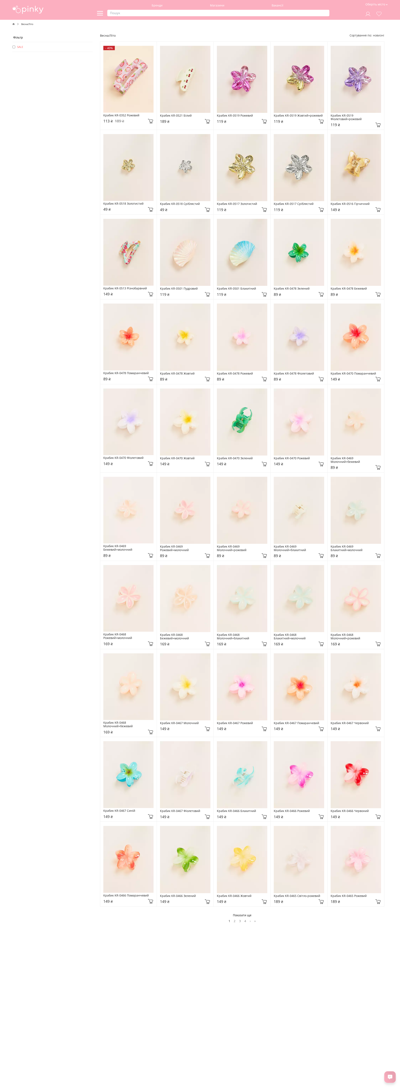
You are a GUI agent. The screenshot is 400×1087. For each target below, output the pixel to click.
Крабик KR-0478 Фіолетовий (294, 373)
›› (255, 921)
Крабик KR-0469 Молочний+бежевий (345, 460)
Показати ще (242, 915)
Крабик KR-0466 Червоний (350, 811)
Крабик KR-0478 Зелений (292, 288)
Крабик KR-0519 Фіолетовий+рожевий (346, 117)
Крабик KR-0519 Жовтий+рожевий (298, 115)
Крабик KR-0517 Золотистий (237, 204)
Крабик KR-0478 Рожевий (235, 373)
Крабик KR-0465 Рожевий (349, 896)
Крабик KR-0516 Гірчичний (350, 204)
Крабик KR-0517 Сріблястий (294, 204)
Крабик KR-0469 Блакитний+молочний (346, 548)
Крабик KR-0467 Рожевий (235, 723)
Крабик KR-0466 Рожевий (292, 811)
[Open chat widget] (390, 1077)
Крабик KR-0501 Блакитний (236, 288)
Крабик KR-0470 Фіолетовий (123, 458)
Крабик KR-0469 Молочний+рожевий (231, 548)
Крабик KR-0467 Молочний (179, 723)
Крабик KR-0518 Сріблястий (180, 204)
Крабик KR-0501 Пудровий (179, 288)
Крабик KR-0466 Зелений (178, 896)
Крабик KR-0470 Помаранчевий (353, 373)
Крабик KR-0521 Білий (176, 115)
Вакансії (277, 5)
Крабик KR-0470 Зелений (235, 458)
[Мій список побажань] (378, 13)
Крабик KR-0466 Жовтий (234, 896)
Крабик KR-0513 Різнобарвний (125, 288)
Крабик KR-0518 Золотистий (123, 203)
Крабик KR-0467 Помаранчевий (296, 723)
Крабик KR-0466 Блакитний (236, 811)
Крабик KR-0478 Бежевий (349, 288)
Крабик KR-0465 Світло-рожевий (297, 896)
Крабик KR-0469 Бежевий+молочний (117, 548)
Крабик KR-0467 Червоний (350, 723)
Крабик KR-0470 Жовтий (177, 458)
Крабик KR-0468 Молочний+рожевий (345, 636)
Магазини (217, 5)
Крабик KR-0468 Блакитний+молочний (290, 636)
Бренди (157, 5)
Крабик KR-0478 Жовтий (177, 373)
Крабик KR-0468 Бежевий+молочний (174, 636)
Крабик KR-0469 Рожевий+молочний (174, 548)
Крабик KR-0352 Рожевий (121, 115)
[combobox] (378, 35)
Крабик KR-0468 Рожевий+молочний (117, 636)
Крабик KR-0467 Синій (119, 811)
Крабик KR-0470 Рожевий (292, 458)
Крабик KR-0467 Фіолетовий (180, 811)
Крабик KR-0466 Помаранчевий (126, 895)
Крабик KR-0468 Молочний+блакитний (233, 636)
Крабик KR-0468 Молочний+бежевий (118, 724)
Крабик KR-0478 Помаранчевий (126, 373)
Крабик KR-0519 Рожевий (235, 115)
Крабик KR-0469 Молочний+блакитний (290, 548)
